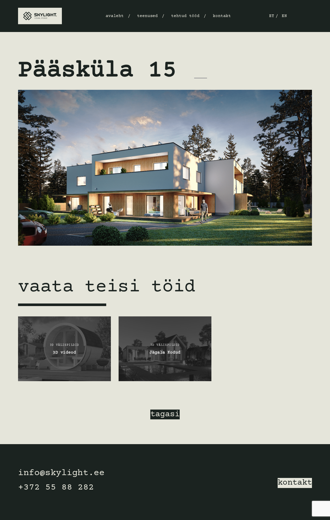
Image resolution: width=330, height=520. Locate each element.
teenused (147, 16)
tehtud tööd (185, 16)
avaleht (115, 16)
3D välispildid (33, 51)
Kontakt (222, 16)
